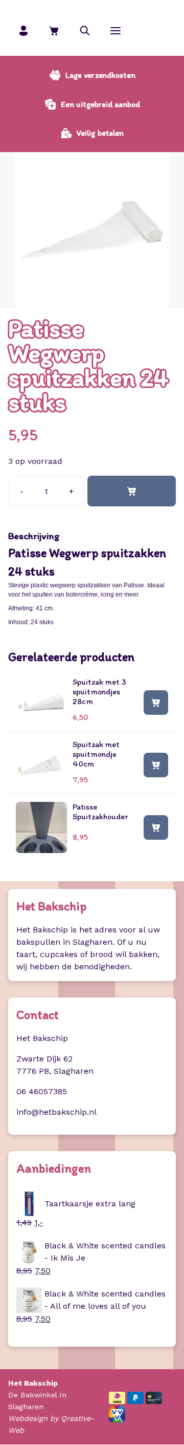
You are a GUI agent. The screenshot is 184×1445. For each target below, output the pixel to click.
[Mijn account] (23, 30)
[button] (85, 30)
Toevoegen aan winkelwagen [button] (156, 702)
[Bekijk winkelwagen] (54, 30)
